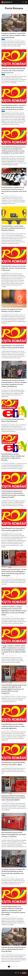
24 (17, 953)
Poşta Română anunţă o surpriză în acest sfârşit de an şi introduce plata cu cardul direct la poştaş (13, 107)
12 (17, 532)
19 (16, 577)
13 (16, 232)
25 (16, 877)
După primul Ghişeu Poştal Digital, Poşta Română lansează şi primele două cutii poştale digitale (13, 798)
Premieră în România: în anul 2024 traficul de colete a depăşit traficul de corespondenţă (13, 35)
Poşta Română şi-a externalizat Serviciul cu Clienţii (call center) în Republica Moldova (13, 228)
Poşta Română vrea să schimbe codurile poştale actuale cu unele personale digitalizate (13, 726)
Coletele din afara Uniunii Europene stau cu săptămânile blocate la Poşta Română (13, 949)
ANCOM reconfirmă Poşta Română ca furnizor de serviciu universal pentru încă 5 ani (13, 71)
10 (16, 499)
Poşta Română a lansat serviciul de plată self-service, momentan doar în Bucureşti (13, 268)
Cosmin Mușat (9, 39)
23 (16, 838)
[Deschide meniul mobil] (26, 2)
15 (16, 272)
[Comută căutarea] (23, 2)
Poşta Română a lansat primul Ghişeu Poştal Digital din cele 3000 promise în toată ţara (13, 834)
